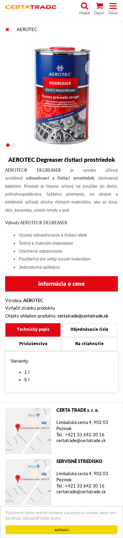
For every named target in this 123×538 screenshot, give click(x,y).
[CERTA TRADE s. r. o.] (28, 431)
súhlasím (62, 529)
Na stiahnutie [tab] (89, 344)
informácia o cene (61, 283)
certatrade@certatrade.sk (81, 440)
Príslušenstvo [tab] (33, 344)
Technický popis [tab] (33, 329)
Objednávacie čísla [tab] (89, 329)
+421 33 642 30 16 (85, 434)
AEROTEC (27, 29)
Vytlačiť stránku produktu (30, 308)
